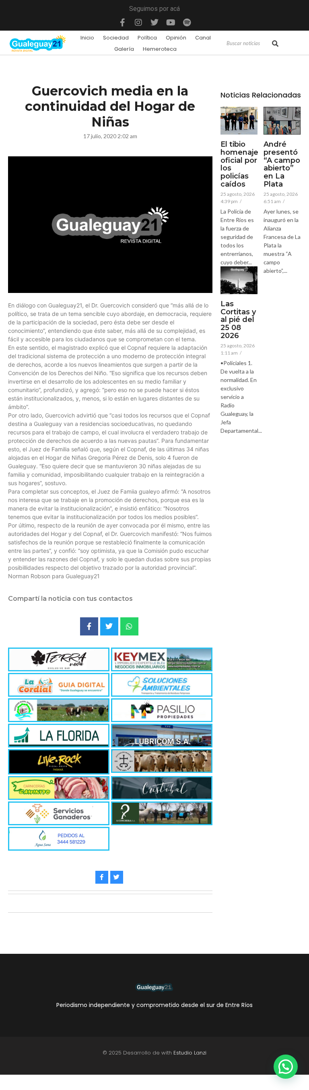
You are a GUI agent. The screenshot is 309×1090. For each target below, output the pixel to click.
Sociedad (116, 38)
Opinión (176, 38)
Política (147, 38)
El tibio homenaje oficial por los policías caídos (239, 165)
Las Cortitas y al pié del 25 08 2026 (238, 320)
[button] (286, 1067)
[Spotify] (187, 23)
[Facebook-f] (122, 23)
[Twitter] (154, 23)
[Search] (275, 43)
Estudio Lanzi (189, 1053)
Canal (203, 38)
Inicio (87, 38)
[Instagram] (138, 23)
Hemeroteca (160, 49)
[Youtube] (171, 23)
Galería (124, 49)
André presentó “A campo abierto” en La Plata (282, 165)
